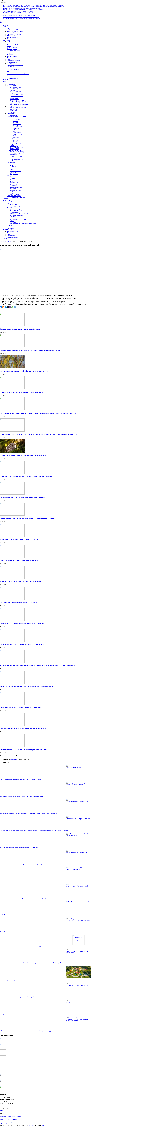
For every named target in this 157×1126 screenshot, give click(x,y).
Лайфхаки (6, 238)
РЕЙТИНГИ (6, 200)
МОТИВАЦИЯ (14, 146)
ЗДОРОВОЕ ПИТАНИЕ (13, 50)
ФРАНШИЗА (13, 222)
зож (8, 52)
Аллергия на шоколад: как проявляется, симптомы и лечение (22, 644)
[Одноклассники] (3, 307)
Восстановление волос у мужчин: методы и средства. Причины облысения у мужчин (30, 350)
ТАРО (15, 135)
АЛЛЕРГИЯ (10, 41)
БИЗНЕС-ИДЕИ (14, 212)
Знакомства (13, 166)
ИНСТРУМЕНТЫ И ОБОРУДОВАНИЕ (21, 104)
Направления (13, 115)
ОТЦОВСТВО (14, 184)
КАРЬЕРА (9, 106)
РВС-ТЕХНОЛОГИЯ (12, 37)
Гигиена (9, 46)
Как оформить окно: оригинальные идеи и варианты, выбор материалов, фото (25, 864)
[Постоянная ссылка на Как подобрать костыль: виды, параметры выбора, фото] (12, 326)
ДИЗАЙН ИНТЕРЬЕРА (16, 96)
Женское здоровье (12, 49)
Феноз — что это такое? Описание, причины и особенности (19, 881)
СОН (8, 75)
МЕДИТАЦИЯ (17, 131)
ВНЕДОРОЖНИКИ (12, 29)
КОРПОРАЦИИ (14, 216)
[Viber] (10, 307)
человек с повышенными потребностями (18, 74)
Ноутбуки (9, 234)
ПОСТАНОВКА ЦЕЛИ (16, 147)
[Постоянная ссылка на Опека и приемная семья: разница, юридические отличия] (12, 704)
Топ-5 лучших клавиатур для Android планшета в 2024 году (19, 847)
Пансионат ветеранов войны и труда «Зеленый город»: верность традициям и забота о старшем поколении (33, 5)
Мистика (15, 121)
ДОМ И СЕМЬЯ (11, 179)
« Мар (1, 1110)
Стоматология (10, 77)
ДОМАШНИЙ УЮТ (12, 85)
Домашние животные (16, 187)
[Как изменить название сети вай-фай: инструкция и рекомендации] (3, 1079)
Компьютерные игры (12, 231)
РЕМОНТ (12, 103)
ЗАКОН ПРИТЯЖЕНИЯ (14, 196)
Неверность (13, 168)
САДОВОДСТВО (15, 93)
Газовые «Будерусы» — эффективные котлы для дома (18, 12)
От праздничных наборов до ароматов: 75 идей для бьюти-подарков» (22, 796)
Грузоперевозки (14, 1119)
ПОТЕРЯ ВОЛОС (12, 62)
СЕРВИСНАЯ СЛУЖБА (17, 218)
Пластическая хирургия (13, 60)
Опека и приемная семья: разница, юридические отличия (19, 15)
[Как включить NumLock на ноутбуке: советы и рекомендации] (3, 1073)
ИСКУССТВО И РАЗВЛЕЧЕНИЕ (16, 197)
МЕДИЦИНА (10, 54)
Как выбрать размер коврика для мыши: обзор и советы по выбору (21, 779)
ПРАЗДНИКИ (14, 188)
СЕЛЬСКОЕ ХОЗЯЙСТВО (17, 209)
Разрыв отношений (15, 171)
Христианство (17, 124)
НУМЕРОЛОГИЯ (18, 134)
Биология (15, 140)
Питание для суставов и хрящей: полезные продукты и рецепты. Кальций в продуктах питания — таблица (34, 830)
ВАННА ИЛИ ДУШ (15, 91)
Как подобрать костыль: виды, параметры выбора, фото (20, 329)
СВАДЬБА (13, 172)
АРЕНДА (9, 28)
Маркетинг (10, 232)
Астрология (16, 119)
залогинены (13, 759)
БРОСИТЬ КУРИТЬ (12, 44)
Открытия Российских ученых (15, 82)
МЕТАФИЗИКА (17, 132)
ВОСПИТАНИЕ (14, 194)
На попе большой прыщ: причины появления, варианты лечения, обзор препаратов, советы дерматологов (38, 665)
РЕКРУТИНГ (13, 110)
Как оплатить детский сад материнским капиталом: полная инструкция (23, 9)
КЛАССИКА (10, 32)
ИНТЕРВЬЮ (13, 109)
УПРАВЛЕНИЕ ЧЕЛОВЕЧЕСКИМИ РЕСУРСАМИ (24, 224)
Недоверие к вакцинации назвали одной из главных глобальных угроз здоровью (25, 898)
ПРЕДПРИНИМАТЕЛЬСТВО (18, 219)
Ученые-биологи (11, 84)
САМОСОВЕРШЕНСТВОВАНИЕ (16, 116)
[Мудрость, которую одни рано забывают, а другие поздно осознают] (3, 1049)
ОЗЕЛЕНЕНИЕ (14, 99)
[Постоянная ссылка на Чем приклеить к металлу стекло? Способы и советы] (12, 536)
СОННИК (16, 137)
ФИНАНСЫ (10, 227)
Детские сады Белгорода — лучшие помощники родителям (18, 980)
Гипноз (12, 144)
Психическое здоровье (13, 69)
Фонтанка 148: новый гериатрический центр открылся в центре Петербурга (24, 14)
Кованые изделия (16, 1116)
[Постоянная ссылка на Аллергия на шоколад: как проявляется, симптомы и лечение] (12, 641)
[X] (8, 307)
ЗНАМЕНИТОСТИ (15, 153)
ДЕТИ (11, 181)
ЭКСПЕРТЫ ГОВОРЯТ (16, 210)
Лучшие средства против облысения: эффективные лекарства (22, 623)
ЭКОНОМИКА (7, 202)
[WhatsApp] (12, 307)
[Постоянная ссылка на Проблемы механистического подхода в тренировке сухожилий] (12, 494)
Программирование (12, 237)
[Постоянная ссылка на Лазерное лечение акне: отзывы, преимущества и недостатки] (12, 389)
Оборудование (11, 235)
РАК (8, 71)
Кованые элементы (5, 1116)
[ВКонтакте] (1, 307)
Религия (15, 122)
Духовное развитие (15, 118)
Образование (13, 138)
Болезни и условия (12, 43)
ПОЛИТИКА (10, 225)
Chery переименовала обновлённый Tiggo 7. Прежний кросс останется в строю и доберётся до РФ (31, 963)
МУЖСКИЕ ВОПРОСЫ (17, 159)
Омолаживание (11, 59)
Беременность (17, 157)
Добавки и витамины (12, 47)
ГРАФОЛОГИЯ (17, 127)
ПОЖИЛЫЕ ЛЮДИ (15, 190)
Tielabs (43, 1125)
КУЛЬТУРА (10, 203)
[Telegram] (15, 307)
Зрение (8, 53)
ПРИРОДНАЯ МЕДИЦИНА (15, 65)
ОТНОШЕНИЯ (11, 162)
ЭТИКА (12, 221)
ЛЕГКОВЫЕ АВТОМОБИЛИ (15, 34)
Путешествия (10, 113)
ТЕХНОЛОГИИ (11, 175)
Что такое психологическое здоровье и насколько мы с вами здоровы (22, 946)
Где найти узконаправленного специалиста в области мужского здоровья (23, 932)
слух (8, 72)
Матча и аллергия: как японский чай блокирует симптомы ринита (24, 371)
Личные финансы (11, 228)
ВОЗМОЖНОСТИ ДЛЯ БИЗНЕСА (20, 213)
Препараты (10, 63)
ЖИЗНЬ (5, 81)
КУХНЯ (12, 97)
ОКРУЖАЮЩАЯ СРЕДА (17, 152)
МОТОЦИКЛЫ (11, 35)
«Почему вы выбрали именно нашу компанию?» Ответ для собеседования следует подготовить (30, 1031)
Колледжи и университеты (20, 143)
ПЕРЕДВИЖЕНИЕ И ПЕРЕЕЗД (19, 100)
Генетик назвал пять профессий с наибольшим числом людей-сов (21, 8)
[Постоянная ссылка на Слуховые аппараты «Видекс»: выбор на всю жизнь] (12, 599)
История (15, 141)
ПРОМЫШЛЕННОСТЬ (16, 215)
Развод (12, 169)
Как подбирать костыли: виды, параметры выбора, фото (20, 581)
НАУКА (5, 79)
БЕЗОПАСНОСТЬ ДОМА (17, 94)
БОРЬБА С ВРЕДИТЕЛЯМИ (18, 102)
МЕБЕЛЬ (12, 90)
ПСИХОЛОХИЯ (14, 149)
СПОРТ (5, 199)
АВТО (5, 27)
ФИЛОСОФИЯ (14, 154)
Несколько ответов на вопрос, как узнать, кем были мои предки (21, 17)
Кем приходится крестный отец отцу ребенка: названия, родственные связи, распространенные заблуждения (33, 6)
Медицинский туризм (13, 57)
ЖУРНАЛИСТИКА (15, 160)
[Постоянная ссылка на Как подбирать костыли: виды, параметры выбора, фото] (12, 578)
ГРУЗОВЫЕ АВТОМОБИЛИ (15, 31)
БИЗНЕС (9, 207)
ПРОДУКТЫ (10, 66)
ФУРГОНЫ (10, 38)
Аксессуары (13, 185)
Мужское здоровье (12, 56)
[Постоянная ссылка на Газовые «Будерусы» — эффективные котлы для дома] (12, 557)
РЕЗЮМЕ (12, 112)
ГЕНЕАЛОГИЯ (14, 182)
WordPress (31, 1125)
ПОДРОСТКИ (14, 193)
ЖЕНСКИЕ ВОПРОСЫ (16, 156)
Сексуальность (14, 174)
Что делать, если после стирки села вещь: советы (15, 1014)
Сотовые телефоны (15, 177)
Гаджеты (12, 178)
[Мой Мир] (6, 307)
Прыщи (9, 68)
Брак (11, 163)
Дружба (12, 165)
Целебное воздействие (13, 78)
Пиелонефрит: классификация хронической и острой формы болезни (22, 997)
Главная (5, 25)
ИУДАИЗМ (16, 128)
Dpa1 (2, 22)
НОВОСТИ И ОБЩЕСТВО (14, 150)
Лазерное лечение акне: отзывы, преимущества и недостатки (21, 392)
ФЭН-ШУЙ (16, 125)
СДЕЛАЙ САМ (14, 88)
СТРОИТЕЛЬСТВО (15, 87)
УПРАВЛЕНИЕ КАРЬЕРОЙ (18, 107)
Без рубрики (8, 241)
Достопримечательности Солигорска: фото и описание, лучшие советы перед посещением (28, 813)
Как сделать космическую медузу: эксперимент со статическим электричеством (28, 518)
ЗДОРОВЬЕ (6, 40)
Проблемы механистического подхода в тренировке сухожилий (22, 497)
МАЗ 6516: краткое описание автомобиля (13, 915)
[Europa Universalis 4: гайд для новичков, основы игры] (3, 1067)
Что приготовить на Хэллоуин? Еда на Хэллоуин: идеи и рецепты (21, 18)
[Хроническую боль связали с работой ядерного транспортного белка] (3, 1085)
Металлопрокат (4, 1119)
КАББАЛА (16, 129)
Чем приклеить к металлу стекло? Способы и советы (18, 11)
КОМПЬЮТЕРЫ (8, 229)
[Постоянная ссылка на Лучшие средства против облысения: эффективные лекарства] (12, 620)
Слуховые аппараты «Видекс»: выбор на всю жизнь (18, 602)
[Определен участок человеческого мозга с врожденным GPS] (3, 1061)
